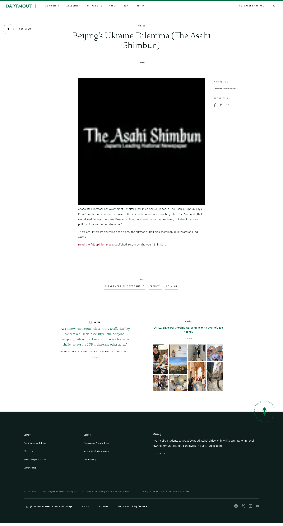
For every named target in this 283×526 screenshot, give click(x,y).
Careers (87, 434)
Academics (73, 6)
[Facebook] (236, 507)
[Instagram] (250, 507)
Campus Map (30, 467)
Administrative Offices (35, 443)
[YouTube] (257, 507)
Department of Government (124, 286)
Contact (27, 434)
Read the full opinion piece (95, 244)
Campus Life (94, 6)
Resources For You (251, 6)
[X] (243, 507)
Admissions (52, 6)
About (113, 6)
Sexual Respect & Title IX (36, 459)
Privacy (85, 506)
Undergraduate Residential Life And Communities (165, 491)
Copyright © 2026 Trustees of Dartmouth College (48, 506)
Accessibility (90, 459)
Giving (141, 6)
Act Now (160, 453)
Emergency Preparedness (96, 443)
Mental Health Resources (96, 451)
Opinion (171, 286)
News (127, 6)
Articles (141, 26)
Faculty (155, 286)
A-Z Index (103, 506)
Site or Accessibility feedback (132, 506)
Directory (28, 451)
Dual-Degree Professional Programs (60, 491)
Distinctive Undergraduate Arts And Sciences (109, 491)
